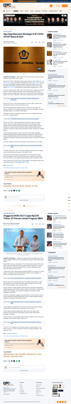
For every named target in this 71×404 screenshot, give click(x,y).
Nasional (11, 29)
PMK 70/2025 (11, 87)
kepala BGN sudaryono (9, 354)
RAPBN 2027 (7, 356)
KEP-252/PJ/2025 (7, 31)
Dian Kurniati (10, 165)
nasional (21, 356)
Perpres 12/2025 (35, 82)
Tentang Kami (39, 384)
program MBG (22, 354)
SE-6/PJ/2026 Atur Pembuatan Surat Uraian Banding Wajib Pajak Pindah (43, 1)
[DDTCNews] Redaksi (9, 42)
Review (32, 11)
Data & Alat (44, 11)
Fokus (60, 11)
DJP (33, 186)
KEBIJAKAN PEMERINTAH (9, 213)
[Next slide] (66, 20)
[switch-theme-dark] (55, 6)
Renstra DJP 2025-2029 (18, 186)
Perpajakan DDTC (53, 11)
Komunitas (37, 11)
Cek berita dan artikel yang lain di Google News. (15, 168)
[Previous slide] (5, 20)
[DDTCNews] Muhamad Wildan (11, 223)
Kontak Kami (38, 391)
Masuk (64, 5)
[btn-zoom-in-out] (32, 42)
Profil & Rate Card (39, 395)
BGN (17, 354)
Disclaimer (38, 390)
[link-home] (4, 11)
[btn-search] (51, 6)
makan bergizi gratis (31, 354)
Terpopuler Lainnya (61, 105)
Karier (37, 393)
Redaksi (37, 386)
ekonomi (39, 354)
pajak (36, 186)
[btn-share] (39, 42)
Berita (21, 11)
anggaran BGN (14, 356)
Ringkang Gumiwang (12, 333)
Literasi (26, 11)
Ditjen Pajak (28, 186)
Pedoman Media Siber (40, 388)
